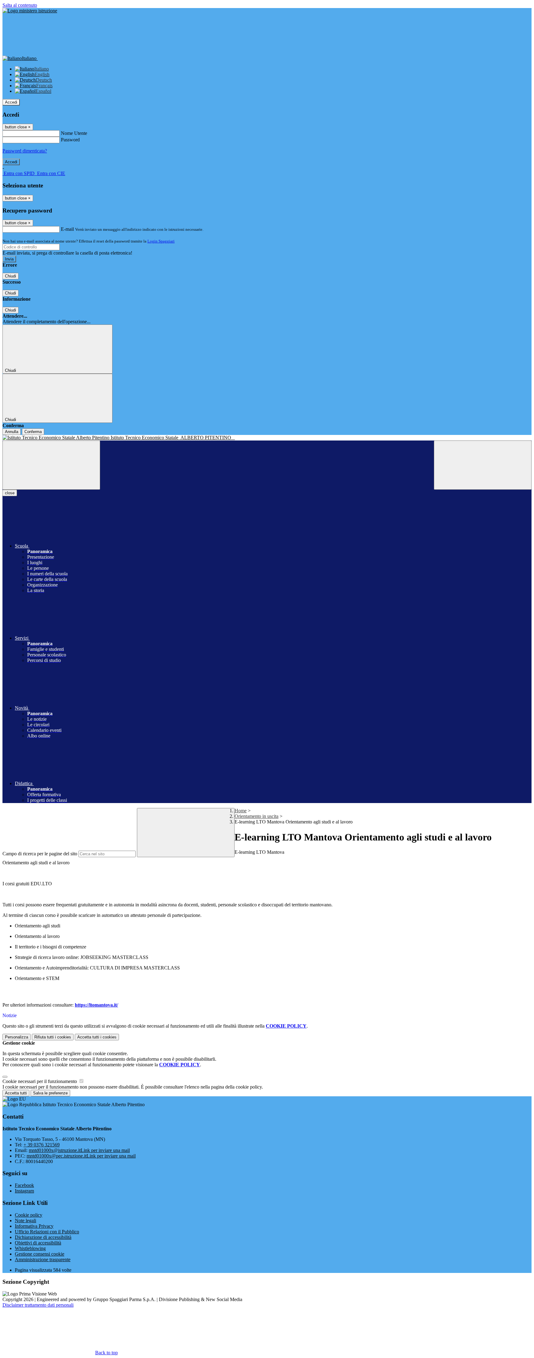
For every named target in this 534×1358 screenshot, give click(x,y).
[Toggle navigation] (51, 465)
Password (70, 139)
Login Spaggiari (161, 241)
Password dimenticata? (24, 150)
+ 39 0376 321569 (41, 1144)
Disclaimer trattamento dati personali (38, 1305)
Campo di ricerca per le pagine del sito (39, 853)
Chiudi (10, 276)
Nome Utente (74, 133)
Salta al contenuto (19, 5)
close (10, 493)
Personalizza (16, 1037)
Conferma (33, 431)
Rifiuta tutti (52, 1037)
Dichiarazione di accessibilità (43, 1237)
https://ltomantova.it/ (96, 1005)
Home (241, 810)
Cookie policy (28, 1215)
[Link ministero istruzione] (29, 10)
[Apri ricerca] (483, 465)
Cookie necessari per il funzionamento (40, 1081)
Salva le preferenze (50, 1093)
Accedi (11, 102)
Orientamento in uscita (256, 816)
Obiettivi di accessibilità (38, 1242)
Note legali (25, 1220)
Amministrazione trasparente (42, 1259)
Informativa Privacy (34, 1226)
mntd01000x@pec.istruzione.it (81, 1155)
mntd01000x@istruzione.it (79, 1150)
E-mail (67, 229)
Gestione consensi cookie (39, 1254)
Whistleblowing (30, 1248)
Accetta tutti (97, 1037)
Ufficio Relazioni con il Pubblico (47, 1231)
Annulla (11, 431)
